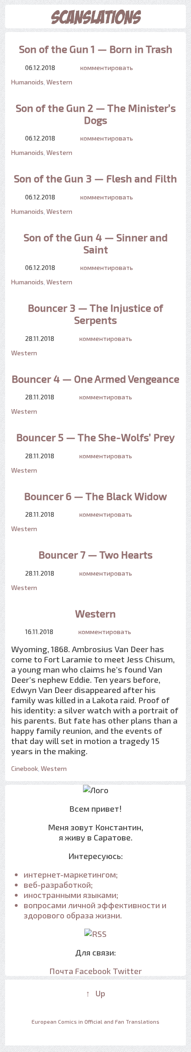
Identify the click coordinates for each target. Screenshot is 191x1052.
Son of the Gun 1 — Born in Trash (95, 49)
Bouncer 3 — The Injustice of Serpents (95, 313)
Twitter (127, 971)
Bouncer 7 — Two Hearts (95, 554)
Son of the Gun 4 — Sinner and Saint (96, 243)
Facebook (93, 971)
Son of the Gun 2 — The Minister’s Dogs (96, 114)
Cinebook (24, 768)
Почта (61, 971)
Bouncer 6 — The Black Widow (95, 496)
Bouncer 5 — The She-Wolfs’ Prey (95, 437)
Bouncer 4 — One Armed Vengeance (95, 378)
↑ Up (95, 993)
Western (59, 82)
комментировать (106, 67)
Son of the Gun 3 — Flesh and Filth (95, 178)
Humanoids (27, 82)
